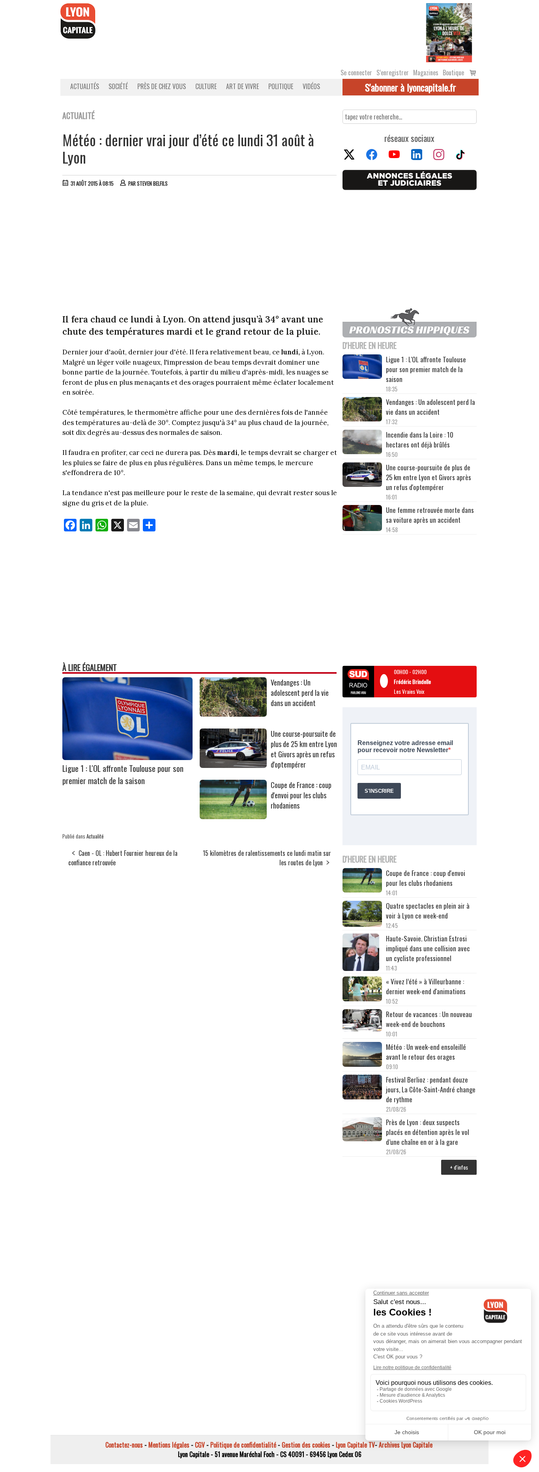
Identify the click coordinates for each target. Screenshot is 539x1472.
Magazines (425, 72)
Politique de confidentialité (243, 1445)
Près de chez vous (161, 86)
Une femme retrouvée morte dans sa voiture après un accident (430, 515)
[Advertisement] (199, 252)
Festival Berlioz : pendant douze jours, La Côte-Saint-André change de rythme (430, 1089)
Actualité (95, 836)
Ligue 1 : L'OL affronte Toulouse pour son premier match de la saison (122, 774)
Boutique (453, 72)
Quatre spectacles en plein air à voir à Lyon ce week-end (428, 910)
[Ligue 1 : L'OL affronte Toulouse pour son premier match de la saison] (127, 757)
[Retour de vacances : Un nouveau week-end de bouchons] (362, 1021)
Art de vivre (242, 86)
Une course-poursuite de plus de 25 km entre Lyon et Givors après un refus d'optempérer (304, 749)
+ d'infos (459, 1167)
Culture (206, 86)
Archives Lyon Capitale (405, 1445)
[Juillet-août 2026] (449, 32)
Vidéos (311, 86)
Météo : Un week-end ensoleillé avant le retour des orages (426, 1052)
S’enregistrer (392, 72)
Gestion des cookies (306, 1445)
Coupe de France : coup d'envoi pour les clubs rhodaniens (301, 795)
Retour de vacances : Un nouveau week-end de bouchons (429, 1019)
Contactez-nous (124, 1445)
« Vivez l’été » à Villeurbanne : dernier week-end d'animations (426, 986)
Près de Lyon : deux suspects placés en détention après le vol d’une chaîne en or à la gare (427, 1132)
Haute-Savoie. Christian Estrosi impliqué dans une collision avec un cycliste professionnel (428, 948)
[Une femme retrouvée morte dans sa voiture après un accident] (362, 519)
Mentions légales (168, 1445)
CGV (200, 1445)
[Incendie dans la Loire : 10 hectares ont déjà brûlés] (362, 443)
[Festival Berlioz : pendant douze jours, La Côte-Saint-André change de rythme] (362, 1088)
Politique (280, 86)
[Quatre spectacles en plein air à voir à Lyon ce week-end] (362, 915)
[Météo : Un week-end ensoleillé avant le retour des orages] (362, 1055)
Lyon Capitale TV (355, 1445)
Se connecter (356, 72)
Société (118, 86)
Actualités (84, 86)
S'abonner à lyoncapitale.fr (410, 87)
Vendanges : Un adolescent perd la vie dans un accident (300, 692)
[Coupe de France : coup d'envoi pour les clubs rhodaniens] (233, 816)
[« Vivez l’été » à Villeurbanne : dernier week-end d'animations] (362, 989)
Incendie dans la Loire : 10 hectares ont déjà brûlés (419, 439)
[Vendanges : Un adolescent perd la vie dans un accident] (233, 714)
